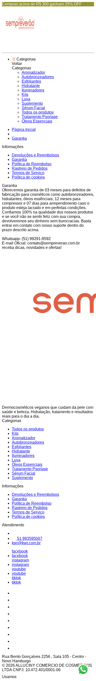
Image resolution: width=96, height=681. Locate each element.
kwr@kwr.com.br (26, 543)
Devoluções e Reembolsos (35, 155)
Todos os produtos (38, 112)
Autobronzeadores (38, 77)
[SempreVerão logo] (20, 46)
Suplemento (32, 103)
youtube (19, 569)
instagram (20, 560)
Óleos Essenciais (37, 121)
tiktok (16, 578)
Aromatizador (33, 72)
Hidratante (31, 86)
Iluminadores (33, 90)
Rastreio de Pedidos (30, 168)
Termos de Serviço (28, 173)
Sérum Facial (33, 108)
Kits (25, 94)
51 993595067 (29, 538)
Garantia (19, 138)
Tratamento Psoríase (40, 117)
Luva (26, 99)
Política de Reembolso (31, 164)
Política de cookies (28, 177)
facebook (20, 551)
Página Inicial (24, 129)
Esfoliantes (31, 81)
